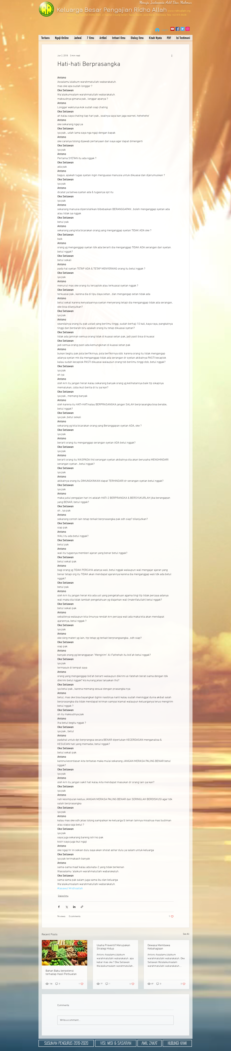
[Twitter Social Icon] (182, 29)
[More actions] (172, 56)
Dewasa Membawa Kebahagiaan (159, 947)
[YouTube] (172, 29)
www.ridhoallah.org (179, 11)
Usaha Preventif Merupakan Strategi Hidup (113, 947)
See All (186, 934)
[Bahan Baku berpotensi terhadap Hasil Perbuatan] (64, 952)
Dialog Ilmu (63, 896)
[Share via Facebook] (58, 906)
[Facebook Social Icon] (177, 29)
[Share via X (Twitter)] (66, 906)
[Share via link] (81, 906)
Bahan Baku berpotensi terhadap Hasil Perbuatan (61, 972)
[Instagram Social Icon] (188, 29)
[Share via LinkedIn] (74, 906)
